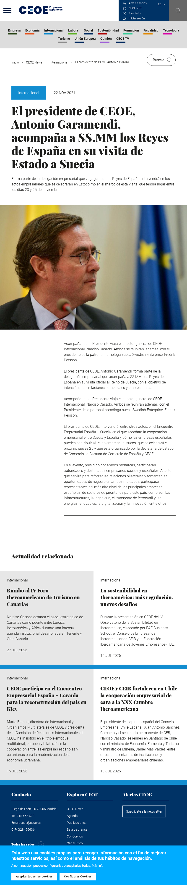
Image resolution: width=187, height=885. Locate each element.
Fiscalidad (150, 30)
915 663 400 (25, 816)
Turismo (64, 38)
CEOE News (34, 62)
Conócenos (75, 836)
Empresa (14, 30)
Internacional (54, 30)
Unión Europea (85, 38)
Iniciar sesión (137, 18)
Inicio (15, 62)
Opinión (106, 38)
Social (88, 30)
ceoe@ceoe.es (31, 822)
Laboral (73, 30)
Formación (131, 30)
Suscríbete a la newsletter (144, 811)
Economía (32, 30)
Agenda (72, 816)
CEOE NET (135, 8)
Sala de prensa (77, 829)
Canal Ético (75, 843)
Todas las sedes (23, 844)
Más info (97, 865)
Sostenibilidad (108, 30)
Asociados (135, 13)
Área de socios (138, 3)
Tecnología (171, 30)
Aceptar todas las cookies (34, 876)
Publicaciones (76, 822)
